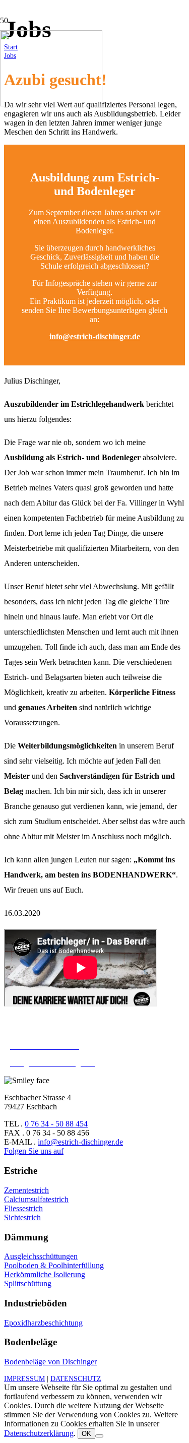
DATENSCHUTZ (75, 1378)
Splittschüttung (27, 1283)
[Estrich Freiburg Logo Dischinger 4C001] (51, 103)
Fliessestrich (23, 1208)
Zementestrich (26, 1190)
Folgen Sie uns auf (34, 1151)
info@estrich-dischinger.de (94, 336)
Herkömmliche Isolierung (44, 1274)
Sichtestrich (22, 1217)
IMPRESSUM (24, 1378)
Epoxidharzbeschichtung (43, 1323)
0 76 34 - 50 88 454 (56, 1123)
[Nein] (99, 1435)
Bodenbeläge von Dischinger (50, 1361)
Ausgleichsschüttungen (41, 1256)
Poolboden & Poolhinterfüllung (54, 1265)
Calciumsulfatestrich (36, 1199)
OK (86, 1433)
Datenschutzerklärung (39, 1433)
